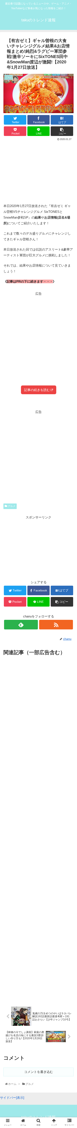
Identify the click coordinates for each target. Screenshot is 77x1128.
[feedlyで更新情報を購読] (21, 624)
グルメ (11, 506)
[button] (69, 650)
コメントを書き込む (38, 1072)
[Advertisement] (38, 170)
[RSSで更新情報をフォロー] (56, 624)
